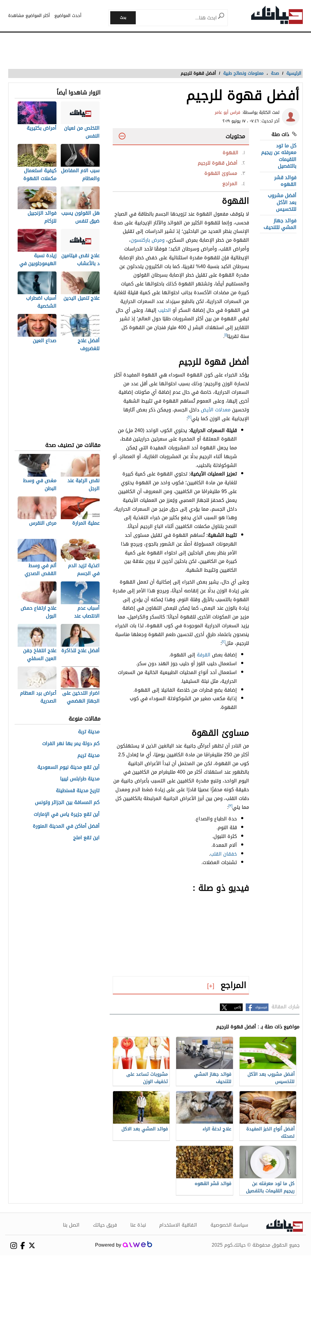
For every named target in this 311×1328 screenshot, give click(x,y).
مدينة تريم (88, 755)
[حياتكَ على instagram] (13, 1245)
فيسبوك (261, 1007)
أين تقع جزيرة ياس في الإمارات (67, 814)
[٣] (230, 805)
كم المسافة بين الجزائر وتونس (67, 802)
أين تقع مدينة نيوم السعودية (68, 767)
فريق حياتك (105, 1225)
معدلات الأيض (216, 409)
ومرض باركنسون (148, 240)
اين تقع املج (86, 837)
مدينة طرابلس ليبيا (80, 779)
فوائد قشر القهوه (285, 181)
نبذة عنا (138, 1225)
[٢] (189, 417)
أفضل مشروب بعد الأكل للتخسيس (282, 202)
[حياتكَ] (277, 16)
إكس (237, 1007)
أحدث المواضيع (67, 16)
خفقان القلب (223, 854)
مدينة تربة (89, 731)
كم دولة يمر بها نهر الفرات (71, 743)
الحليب (164, 310)
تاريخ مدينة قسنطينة (78, 790)
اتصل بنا (71, 1225)
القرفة (203, 654)
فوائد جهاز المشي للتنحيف (280, 224)
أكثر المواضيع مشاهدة (29, 16)
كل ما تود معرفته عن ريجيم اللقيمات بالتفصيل (278, 156)
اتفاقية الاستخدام (178, 1225)
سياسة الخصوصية (229, 1225)
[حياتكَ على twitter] (32, 1245)
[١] (225, 335)
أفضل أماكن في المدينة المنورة (66, 826)
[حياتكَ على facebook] (22, 1245)
